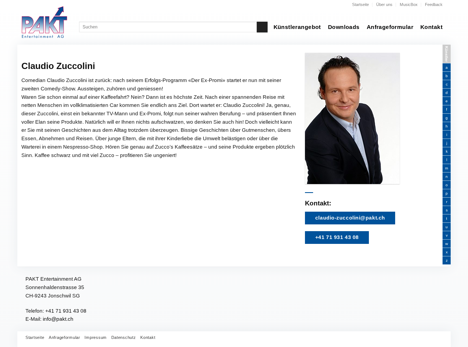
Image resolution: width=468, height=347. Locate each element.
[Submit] (262, 27)
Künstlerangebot (297, 27)
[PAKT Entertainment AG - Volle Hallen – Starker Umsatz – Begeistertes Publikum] (48, 22)
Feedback (434, 4)
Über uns (384, 4)
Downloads (344, 27)
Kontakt (431, 27)
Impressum (95, 337)
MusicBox (409, 4)
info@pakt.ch (58, 319)
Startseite (360, 4)
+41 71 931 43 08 (65, 311)
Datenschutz (123, 337)
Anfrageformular (390, 27)
